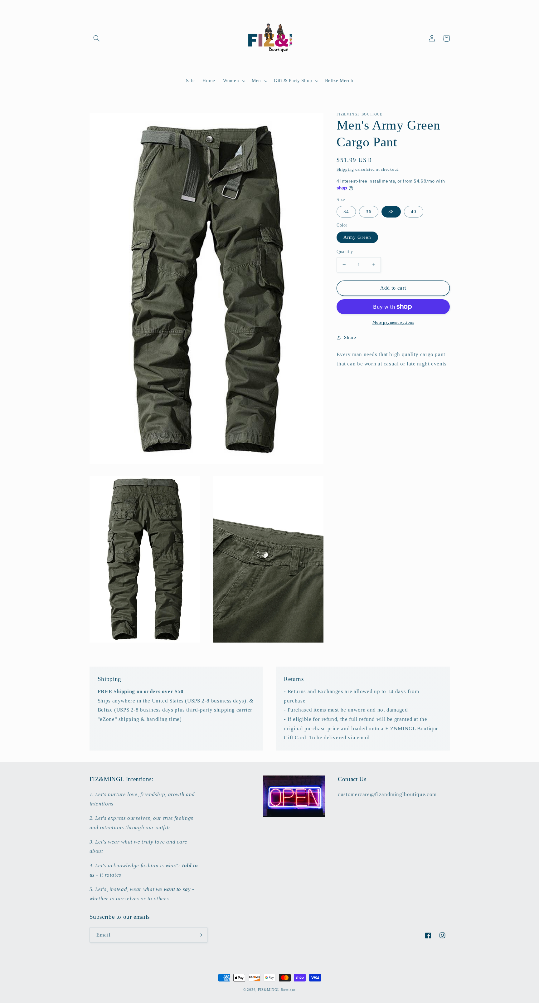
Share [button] (350, 337)
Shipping (345, 169)
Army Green (357, 237)
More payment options (393, 322)
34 (346, 211)
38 (391, 211)
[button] (97, 38)
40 (413, 211)
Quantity (345, 251)
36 (368, 211)
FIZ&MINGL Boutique (277, 989)
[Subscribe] (199, 934)
